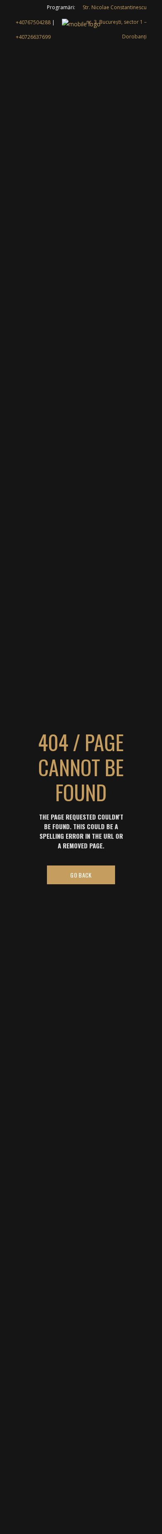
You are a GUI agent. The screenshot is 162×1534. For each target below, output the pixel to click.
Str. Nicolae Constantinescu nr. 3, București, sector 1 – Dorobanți (115, 22)
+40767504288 (33, 22)
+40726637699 (33, 36)
